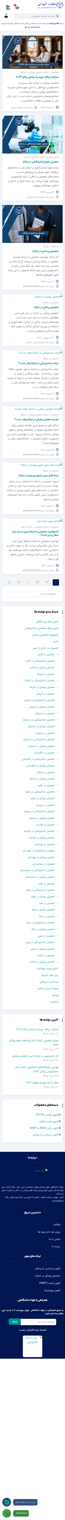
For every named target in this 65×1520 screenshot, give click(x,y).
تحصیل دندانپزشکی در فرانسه (39, 831)
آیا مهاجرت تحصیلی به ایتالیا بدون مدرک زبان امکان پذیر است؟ (35, 533)
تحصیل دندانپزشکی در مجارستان (37, 870)
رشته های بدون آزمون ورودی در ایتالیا (39, 476)
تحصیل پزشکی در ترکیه (42, 798)
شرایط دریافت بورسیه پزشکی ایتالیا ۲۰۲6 (37, 77)
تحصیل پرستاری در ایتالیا (45, 251)
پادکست (54, 1002)
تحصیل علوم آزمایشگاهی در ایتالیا (41, 162)
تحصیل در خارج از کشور (32, 527)
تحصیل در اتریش (45, 694)
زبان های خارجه (49, 975)
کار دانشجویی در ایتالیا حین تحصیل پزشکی (35, 1056)
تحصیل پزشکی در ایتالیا (32, 72)
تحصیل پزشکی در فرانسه (42, 838)
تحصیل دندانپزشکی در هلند (40, 890)
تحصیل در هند (47, 903)
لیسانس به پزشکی (48, 982)
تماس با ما (54, 1239)
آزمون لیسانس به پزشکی (45, 1135)
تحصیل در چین (46, 936)
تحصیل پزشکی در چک (43, 929)
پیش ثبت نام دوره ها (49, 1232)
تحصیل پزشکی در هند (43, 910)
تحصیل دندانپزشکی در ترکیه (40, 792)
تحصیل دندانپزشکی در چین (40, 942)
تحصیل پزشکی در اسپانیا (41, 746)
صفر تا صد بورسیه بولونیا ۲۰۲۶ (42, 1083)
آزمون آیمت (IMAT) (49, 1283)
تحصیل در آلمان (46, 654)
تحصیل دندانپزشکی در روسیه (39, 811)
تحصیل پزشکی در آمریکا (42, 687)
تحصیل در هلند (46, 884)
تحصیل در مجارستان (43, 864)
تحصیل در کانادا (46, 956)
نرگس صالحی (32, 342)
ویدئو (55, 995)
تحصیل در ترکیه (46, 785)
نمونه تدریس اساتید (47, 988)
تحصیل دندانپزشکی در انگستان (38, 759)
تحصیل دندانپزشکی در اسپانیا (39, 739)
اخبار (55, 641)
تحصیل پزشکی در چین (43, 949)
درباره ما (56, 1246)
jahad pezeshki (30, 286)
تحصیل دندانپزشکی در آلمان (40, 661)
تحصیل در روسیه (46, 805)
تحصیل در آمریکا (46, 674)
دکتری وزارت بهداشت (47, 968)
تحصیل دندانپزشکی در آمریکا (40, 680)
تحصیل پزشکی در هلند (43, 897)
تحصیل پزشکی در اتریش (42, 707)
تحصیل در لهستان (45, 844)
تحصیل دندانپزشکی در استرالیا (39, 720)
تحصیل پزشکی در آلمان (42, 667)
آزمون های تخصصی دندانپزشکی (41, 628)
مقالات (56, 1225)
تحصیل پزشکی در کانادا (42, 962)
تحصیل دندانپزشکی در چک (40, 923)
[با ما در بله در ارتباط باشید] (6, 1502)
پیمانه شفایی (32, 197)
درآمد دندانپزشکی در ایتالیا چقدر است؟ (38, 363)
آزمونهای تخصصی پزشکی (45, 635)
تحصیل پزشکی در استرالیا (41, 726)
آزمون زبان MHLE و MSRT (44, 1128)
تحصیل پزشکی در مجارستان (40, 877)
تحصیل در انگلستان (44, 753)
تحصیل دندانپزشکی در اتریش (39, 700)
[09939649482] (6, 1513)
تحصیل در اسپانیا (45, 733)
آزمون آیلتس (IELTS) (47, 1115)
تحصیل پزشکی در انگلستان (40, 766)
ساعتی (14, 107)
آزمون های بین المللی (49, 157)
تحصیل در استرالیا (45, 713)
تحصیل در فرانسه (45, 825)
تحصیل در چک (47, 916)
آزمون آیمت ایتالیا (48, 1121)
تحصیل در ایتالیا (51, 72)
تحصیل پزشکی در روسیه (42, 818)
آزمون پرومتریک (52, 1290)
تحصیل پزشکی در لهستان (41, 857)
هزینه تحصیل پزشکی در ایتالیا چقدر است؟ (36, 419)
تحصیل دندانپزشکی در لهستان (39, 851)
